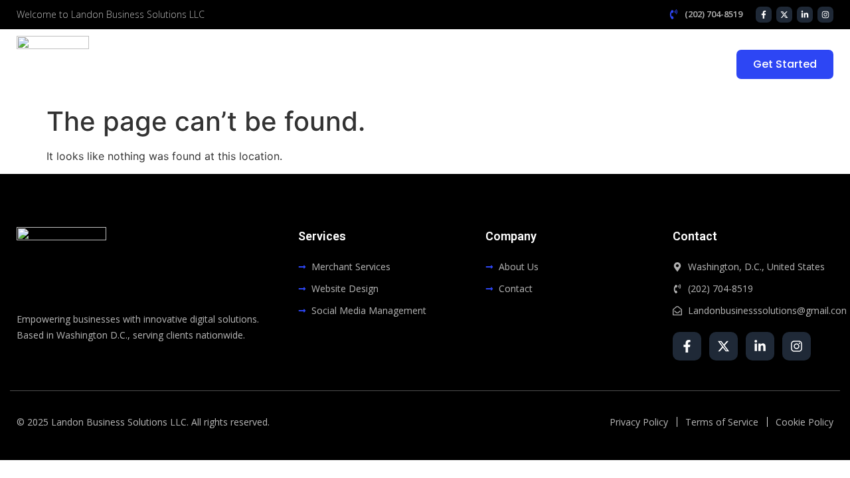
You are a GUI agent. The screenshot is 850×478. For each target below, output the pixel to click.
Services (542, 64)
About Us (479, 64)
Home (420, 64)
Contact (679, 64)
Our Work (614, 64)
